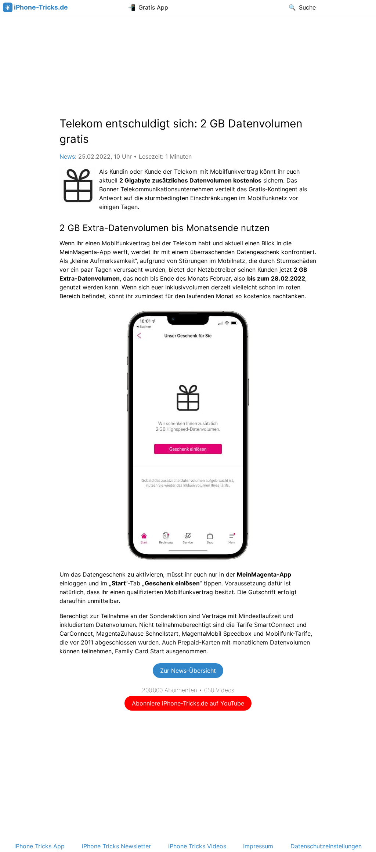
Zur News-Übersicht (188, 670)
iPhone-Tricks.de (41, 7)
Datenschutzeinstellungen (326, 846)
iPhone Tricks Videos (197, 846)
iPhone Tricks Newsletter (116, 846)
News (67, 156)
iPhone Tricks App (39, 846)
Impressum (258, 846)
